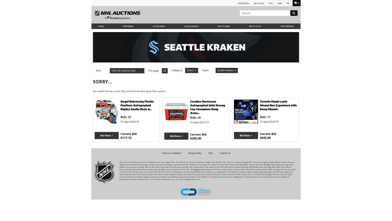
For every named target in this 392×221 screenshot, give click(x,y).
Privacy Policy (195, 153)
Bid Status (255, 26)
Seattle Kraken (225, 70)
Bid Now (105, 135)
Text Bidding (287, 26)
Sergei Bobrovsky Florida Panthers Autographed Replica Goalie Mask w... (137, 105)
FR (288, 3)
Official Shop (243, 3)
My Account (259, 3)
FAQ (271, 3)
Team (101, 26)
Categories (159, 26)
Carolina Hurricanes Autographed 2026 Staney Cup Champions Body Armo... (207, 107)
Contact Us (224, 153)
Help (280, 3)
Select (190, 70)
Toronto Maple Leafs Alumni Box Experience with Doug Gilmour (278, 105)
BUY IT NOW (224, 26)
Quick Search (191, 26)
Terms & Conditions (171, 153)
